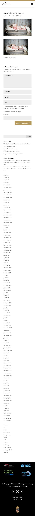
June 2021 (6, 277)
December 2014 (8, 395)
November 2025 (8, 195)
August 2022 (7, 255)
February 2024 (7, 232)
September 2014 (8, 400)
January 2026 (7, 190)
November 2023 (8, 240)
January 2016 (7, 365)
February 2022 (7, 267)
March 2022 (7, 265)
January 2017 (7, 348)
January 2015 (7, 393)
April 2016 (6, 360)
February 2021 (7, 285)
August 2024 (7, 225)
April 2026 (6, 182)
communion (7, 432)
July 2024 (6, 227)
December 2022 (8, 247)
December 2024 (8, 215)
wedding (6, 452)
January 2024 (7, 235)
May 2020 (6, 295)
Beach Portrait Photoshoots (11, 148)
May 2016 (6, 358)
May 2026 (6, 180)
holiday (6, 442)
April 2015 (6, 388)
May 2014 (6, 408)
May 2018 (6, 320)
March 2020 (7, 300)
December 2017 (8, 328)
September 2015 (8, 375)
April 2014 (6, 410)
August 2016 (7, 353)
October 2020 (7, 290)
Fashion (6, 440)
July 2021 (6, 275)
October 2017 (7, 333)
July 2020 (6, 292)
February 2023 (7, 245)
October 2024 (7, 220)
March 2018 (7, 323)
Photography (7, 447)
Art (4, 427)
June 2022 (6, 257)
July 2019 (6, 308)
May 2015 (6, 385)
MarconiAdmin (9, 16)
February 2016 (7, 363)
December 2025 (8, 192)
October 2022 (7, 252)
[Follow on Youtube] (21, 491)
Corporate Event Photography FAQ (13, 154)
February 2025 (7, 210)
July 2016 (6, 355)
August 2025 (7, 200)
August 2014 (7, 403)
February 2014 (7, 413)
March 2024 (7, 230)
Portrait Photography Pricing (11, 151)
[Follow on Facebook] (17, 491)
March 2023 (7, 242)
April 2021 (6, 280)
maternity (6, 445)
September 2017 (8, 335)
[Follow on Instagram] (13, 491)
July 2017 (6, 338)
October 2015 (7, 373)
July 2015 (6, 380)
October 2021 (7, 272)
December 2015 (8, 368)
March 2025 (7, 207)
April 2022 (6, 262)
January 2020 (7, 305)
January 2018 (7, 325)
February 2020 (7, 302)
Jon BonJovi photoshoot (10, 146)
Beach (5, 430)
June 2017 (6, 340)
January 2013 (7, 420)
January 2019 (7, 315)
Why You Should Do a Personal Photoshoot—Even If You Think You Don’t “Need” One (17, 162)
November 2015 (8, 370)
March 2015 (7, 390)
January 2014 (7, 415)
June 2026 (6, 177)
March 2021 (7, 282)
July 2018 (6, 318)
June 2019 (6, 310)
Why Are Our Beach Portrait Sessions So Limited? (17, 144)
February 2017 (7, 345)
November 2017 (8, 330)
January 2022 (7, 270)
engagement (7, 435)
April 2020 (6, 298)
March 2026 (7, 185)
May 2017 (6, 343)
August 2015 (7, 378)
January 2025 (7, 212)
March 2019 (7, 313)
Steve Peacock (7, 167)
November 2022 (8, 250)
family (5, 437)
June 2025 (6, 202)
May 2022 (6, 260)
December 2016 (8, 350)
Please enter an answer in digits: (12, 111)
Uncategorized (8, 450)
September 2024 (8, 222)
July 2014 (6, 405)
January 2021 (7, 287)
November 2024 (8, 217)
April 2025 (6, 205)
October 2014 (7, 398)
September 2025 (8, 197)
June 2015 (6, 383)
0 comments (24, 16)
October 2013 (7, 418)
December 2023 (8, 237)
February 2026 (7, 187)
